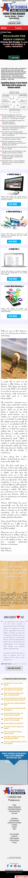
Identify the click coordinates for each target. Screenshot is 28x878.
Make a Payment (14, 838)
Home (14, 805)
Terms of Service (14, 840)
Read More (13, 204)
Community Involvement (14, 823)
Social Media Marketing (14, 809)
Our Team (14, 813)
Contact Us (14, 836)
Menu (4, 28)
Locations (14, 825)
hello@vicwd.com (15, 800)
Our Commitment (14, 820)
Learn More (15, 57)
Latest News (14, 818)
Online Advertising (14, 811)
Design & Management (14, 807)
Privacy (15, 842)
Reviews (14, 827)
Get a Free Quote (14, 834)
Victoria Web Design (18, 872)
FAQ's (14, 829)
